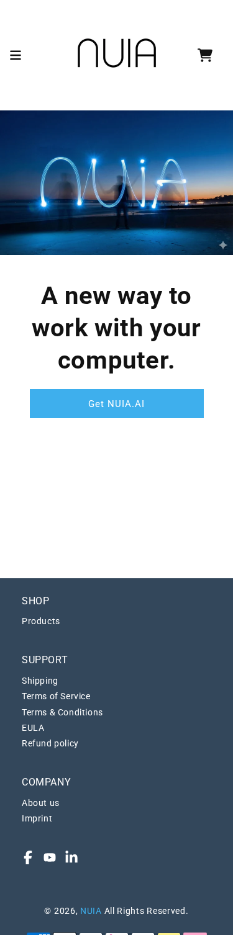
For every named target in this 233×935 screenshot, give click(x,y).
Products (41, 621)
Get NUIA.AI (116, 403)
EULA (33, 728)
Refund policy (50, 743)
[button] (15, 55)
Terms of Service (56, 696)
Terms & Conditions (62, 712)
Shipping (40, 681)
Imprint (37, 818)
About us (41, 803)
